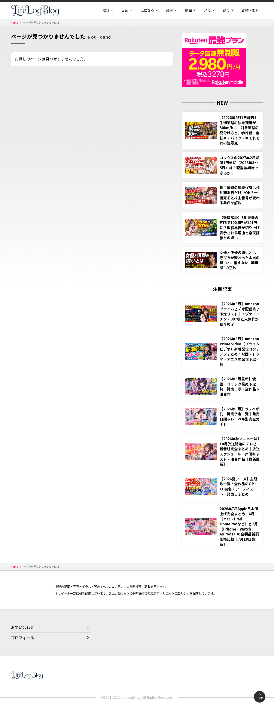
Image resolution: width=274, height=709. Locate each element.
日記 (124, 10)
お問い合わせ (22, 627)
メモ (207, 10)
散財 (106, 10)
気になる (147, 10)
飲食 (226, 10)
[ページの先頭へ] (259, 697)
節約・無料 (250, 10)
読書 (169, 10)
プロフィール (22, 637)
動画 (188, 10)
